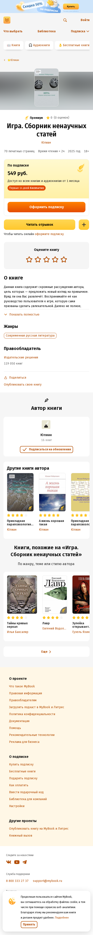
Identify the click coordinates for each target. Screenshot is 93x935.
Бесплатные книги (76, 45)
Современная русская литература (30, 335)
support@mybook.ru (47, 881)
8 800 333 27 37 (17, 881)
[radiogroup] (46, 260)
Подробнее (62, 917)
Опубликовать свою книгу (23, 384)
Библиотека (47, 31)
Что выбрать (12, 31)
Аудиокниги (41, 45)
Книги (15, 45)
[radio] (29, 259)
